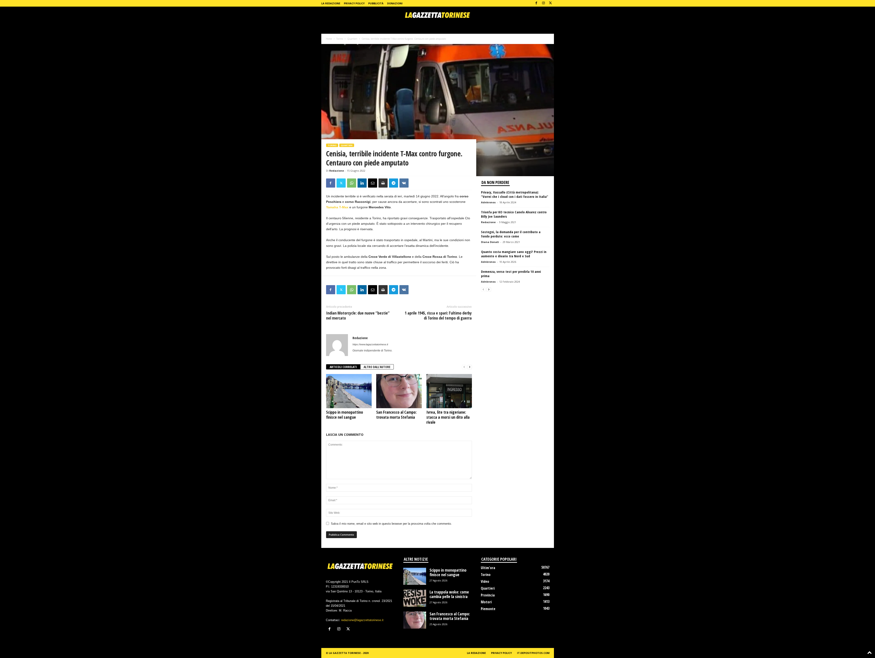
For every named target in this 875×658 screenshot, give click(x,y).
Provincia (488, 595)
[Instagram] (543, 3)
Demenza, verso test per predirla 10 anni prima (511, 273)
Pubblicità (375, 3)
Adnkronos (488, 202)
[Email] (372, 183)
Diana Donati (490, 242)
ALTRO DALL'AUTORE (377, 367)
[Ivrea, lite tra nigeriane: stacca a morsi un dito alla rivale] (449, 391)
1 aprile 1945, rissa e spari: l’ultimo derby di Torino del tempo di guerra (438, 315)
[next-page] (469, 367)
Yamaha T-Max (337, 207)
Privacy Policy (354, 3)
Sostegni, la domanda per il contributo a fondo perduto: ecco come (510, 234)
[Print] (383, 183)
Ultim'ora (488, 567)
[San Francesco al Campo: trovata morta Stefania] (399, 391)
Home (329, 38)
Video (485, 581)
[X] (550, 3)
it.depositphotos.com (533, 653)
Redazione (336, 170)
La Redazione (330, 3)
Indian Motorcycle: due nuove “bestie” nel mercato (358, 315)
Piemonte (488, 608)
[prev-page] (464, 367)
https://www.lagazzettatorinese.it (370, 344)
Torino (339, 38)
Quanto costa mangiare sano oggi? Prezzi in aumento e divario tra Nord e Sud (513, 253)
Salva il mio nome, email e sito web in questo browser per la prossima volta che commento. (391, 523)
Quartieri (352, 38)
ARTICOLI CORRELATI (343, 367)
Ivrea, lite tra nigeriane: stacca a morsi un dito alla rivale (448, 417)
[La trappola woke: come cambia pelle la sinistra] (414, 598)
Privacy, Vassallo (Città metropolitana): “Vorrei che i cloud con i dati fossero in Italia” (514, 194)
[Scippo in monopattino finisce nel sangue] (349, 391)
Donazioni (395, 3)
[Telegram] (393, 183)
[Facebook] (536, 3)
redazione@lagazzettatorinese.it (362, 620)
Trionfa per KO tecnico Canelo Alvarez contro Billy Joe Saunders (514, 214)
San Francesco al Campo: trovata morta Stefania (396, 414)
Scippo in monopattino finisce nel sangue (344, 414)
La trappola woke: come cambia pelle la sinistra (449, 594)
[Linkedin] (362, 183)
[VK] (404, 183)
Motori (486, 601)
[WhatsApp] (351, 183)
